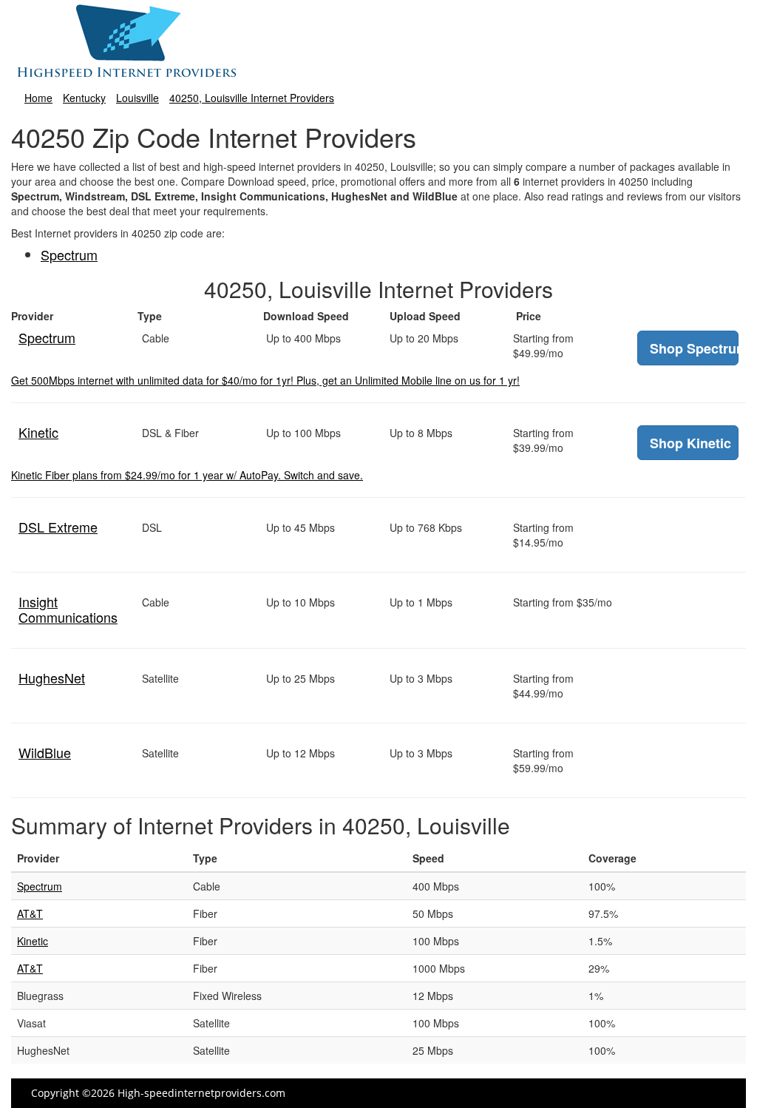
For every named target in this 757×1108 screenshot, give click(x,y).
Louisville (137, 97)
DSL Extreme (58, 526)
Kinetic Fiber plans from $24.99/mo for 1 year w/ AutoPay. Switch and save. (187, 474)
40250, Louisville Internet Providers (251, 97)
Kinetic (38, 432)
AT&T (30, 913)
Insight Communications (68, 609)
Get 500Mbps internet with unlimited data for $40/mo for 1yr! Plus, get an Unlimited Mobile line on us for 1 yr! (265, 380)
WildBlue (44, 752)
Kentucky (84, 97)
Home (38, 97)
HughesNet (51, 677)
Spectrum (69, 254)
